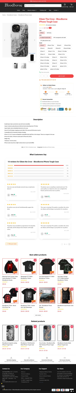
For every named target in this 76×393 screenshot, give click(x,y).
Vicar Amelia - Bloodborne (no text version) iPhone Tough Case (47, 344)
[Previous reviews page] (62, 244)
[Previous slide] (4, 40)
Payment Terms (43, 374)
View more (38, 315)
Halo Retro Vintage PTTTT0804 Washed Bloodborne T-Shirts (63, 278)
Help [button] (73, 391)
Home (3, 15)
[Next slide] (34, 40)
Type (40, 30)
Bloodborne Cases (12, 15)
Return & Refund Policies (45, 376)
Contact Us (41, 378)
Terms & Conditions (25, 374)
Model (40, 43)
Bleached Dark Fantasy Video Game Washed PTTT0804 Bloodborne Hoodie (10, 278)
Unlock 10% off (3, 386)
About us (23, 371)
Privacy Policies (24, 376)
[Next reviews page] (69, 244)
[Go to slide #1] (15, 65)
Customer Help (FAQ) (44, 380)
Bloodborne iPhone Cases (25, 15)
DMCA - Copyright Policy (26, 378)
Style (40, 35)
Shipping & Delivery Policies (45, 371)
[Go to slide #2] (23, 65)
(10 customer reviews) (51, 25)
